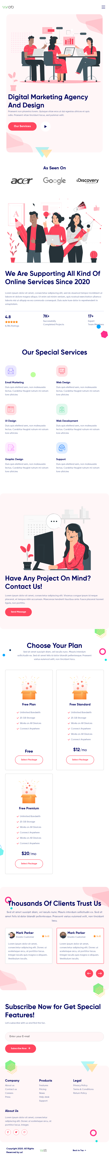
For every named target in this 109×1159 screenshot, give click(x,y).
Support (43, 1101)
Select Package (29, 760)
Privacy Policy (80, 1085)
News (42, 1093)
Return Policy (80, 1093)
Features (43, 1085)
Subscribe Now (19, 1048)
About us (9, 1085)
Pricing (42, 1089)
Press (7, 1097)
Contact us (11, 1089)
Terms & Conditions (83, 1089)
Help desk (44, 1097)
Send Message (18, 612)
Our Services (22, 126)
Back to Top (78, 1150)
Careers (9, 1093)
